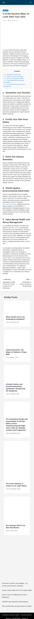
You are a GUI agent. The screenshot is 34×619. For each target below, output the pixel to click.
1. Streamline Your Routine (12, 74)
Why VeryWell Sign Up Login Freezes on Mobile (17, 606)
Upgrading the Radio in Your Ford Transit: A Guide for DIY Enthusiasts (9, 284)
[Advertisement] (17, 561)
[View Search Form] (30, 2)
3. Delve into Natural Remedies (14, 78)
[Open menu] (3, 2)
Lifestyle (5, 10)
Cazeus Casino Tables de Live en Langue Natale (17, 590)
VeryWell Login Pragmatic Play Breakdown (15, 601)
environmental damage (10, 204)
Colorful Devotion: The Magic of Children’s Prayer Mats (16, 352)
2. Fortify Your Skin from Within (13, 76)
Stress (17, 227)
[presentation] (17, 307)
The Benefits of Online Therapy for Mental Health (25, 283)
